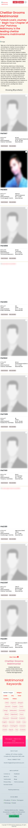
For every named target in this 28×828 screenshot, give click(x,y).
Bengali (20, 703)
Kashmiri (22, 718)
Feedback (16, 774)
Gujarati (13, 703)
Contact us (7, 774)
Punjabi (14, 706)
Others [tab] (15, 699)
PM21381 (3, 526)
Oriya (21, 714)
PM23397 (4, 583)
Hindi (6, 703)
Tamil (21, 706)
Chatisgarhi (13, 726)
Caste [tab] (5, 696)
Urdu (24, 722)
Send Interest (4, 146)
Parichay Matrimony (13, 789)
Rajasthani (14, 714)
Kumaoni (22, 726)
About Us (6, 776)
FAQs (15, 776)
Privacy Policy (7, 782)
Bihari (6, 714)
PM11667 (3, 133)
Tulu (16, 730)
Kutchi (5, 730)
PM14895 (4, 246)
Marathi (7, 706)
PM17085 (4, 414)
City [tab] (12, 696)
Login (15, 2)
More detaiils (12, 146)
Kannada (22, 710)
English (5, 722)
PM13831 (3, 190)
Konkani (22, 730)
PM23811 (3, 639)
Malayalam (13, 710)
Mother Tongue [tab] (8, 692)
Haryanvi (6, 718)
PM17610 (3, 470)
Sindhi (18, 722)
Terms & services (19, 782)
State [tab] (19, 696)
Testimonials (7, 779)
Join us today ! (14, 816)
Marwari (11, 722)
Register (21, 2)
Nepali (11, 730)
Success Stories (8, 784)
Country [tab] (6, 699)
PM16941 (3, 358)
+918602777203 (16, 759)
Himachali (14, 718)
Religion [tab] (19, 692)
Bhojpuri (5, 726)
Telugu (5, 710)
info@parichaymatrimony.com (15, 763)
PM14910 (3, 302)
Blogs (15, 779)
